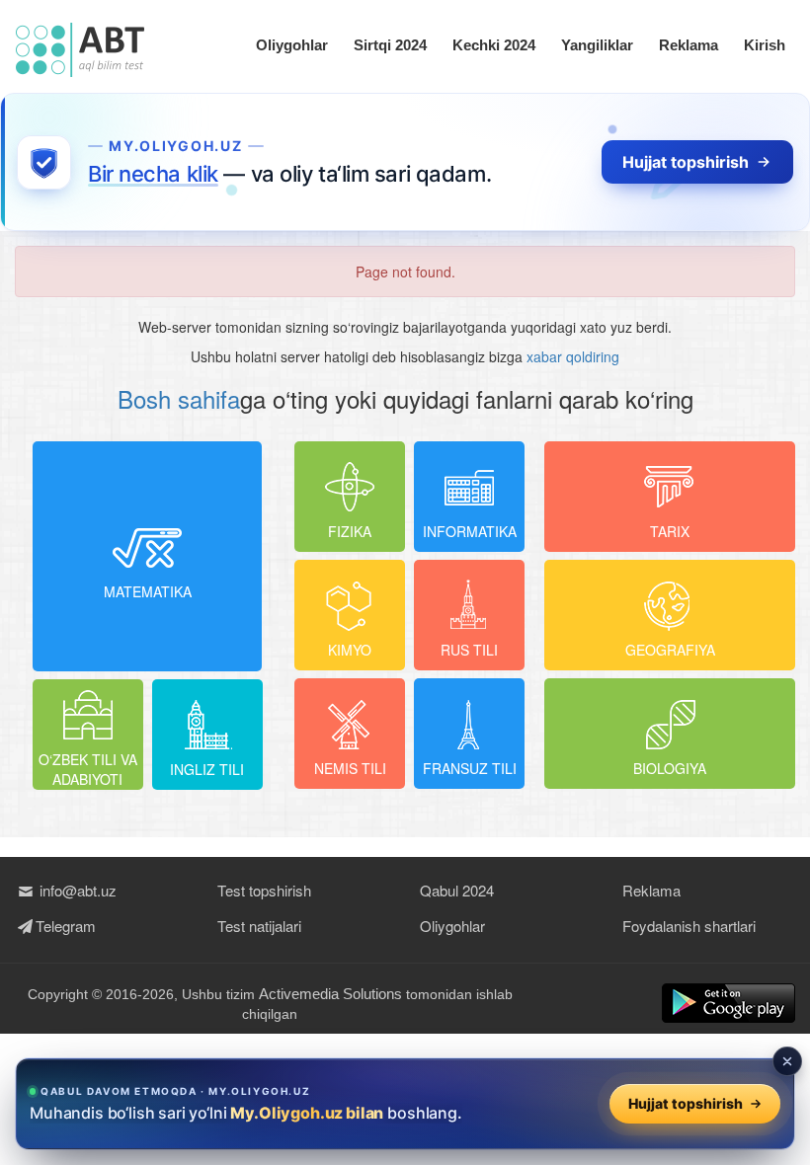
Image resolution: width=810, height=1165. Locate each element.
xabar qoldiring (572, 356)
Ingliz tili (207, 769)
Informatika (470, 531)
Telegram (66, 925)
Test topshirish (264, 890)
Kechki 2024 (493, 45)
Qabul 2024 (457, 890)
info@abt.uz (76, 890)
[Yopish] (787, 1061)
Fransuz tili (470, 768)
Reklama (688, 45)
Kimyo (349, 650)
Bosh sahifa (179, 398)
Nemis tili (350, 768)
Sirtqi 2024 (390, 45)
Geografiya (670, 650)
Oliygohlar (292, 45)
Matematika (148, 591)
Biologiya (669, 768)
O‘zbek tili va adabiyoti (88, 769)
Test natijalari (259, 925)
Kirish (764, 45)
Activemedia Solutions (330, 993)
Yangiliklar (597, 45)
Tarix (669, 531)
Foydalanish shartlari (689, 925)
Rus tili (469, 650)
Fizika (349, 531)
